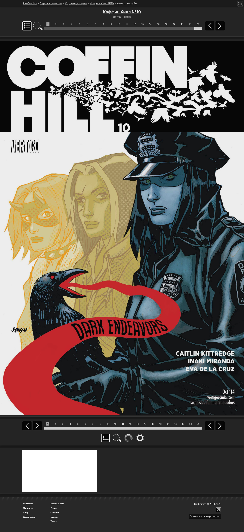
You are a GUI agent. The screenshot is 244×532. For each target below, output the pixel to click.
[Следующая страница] (122, 227)
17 (174, 24)
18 (182, 24)
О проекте (28, 503)
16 (166, 24)
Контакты (28, 508)
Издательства (57, 503)
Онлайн (54, 517)
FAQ (25, 512)
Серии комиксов (51, 3)
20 (198, 24)
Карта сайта (29, 517)
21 (198, 424)
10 (119, 24)
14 (150, 24)
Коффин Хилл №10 (102, 3)
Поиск (53, 521)
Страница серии (76, 3)
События (54, 512)
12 (135, 24)
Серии (53, 508)
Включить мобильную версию (205, 516)
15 (158, 24)
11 (127, 24)
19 (190, 24)
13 (142, 24)
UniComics (30, 3)
